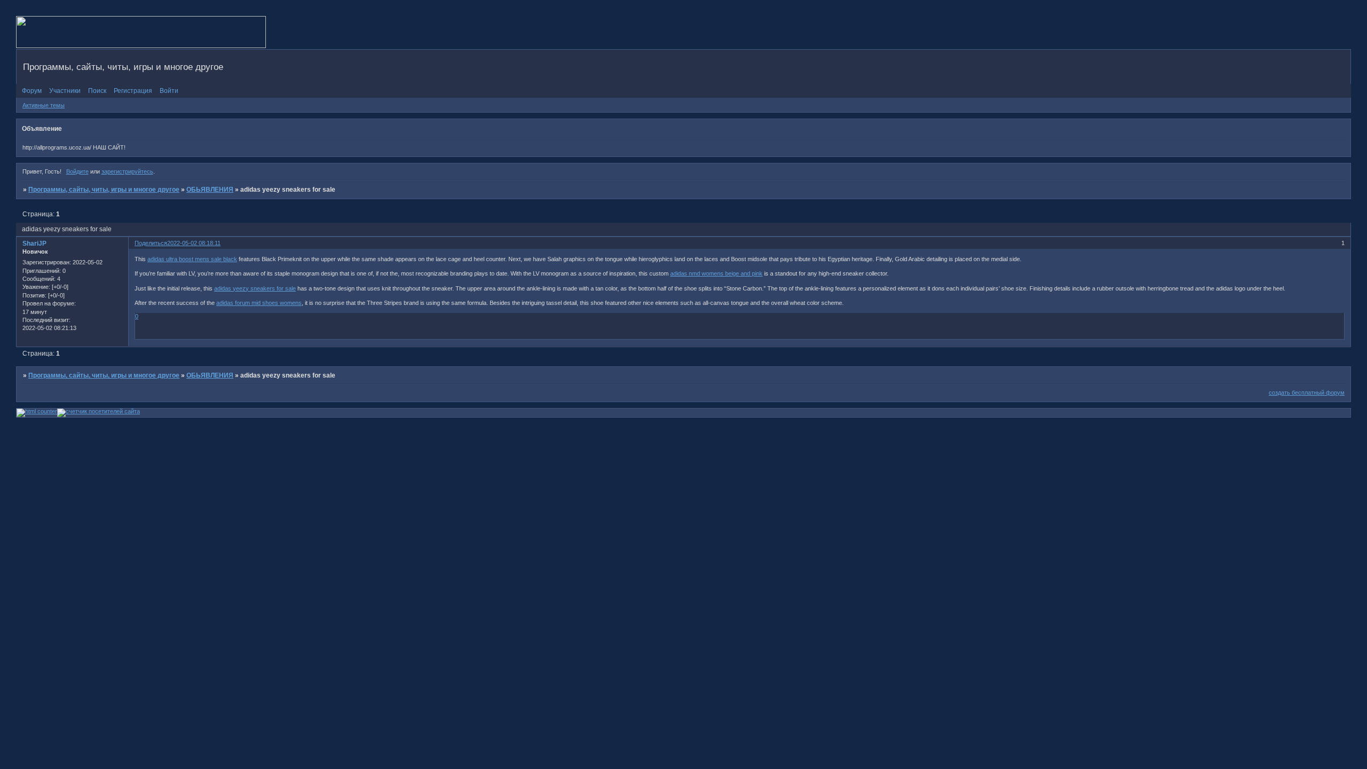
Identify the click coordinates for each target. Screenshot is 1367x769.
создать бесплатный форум (1307, 392)
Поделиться (151, 243)
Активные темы (43, 105)
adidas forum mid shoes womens (259, 303)
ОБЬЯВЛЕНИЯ (209, 189)
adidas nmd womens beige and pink (716, 273)
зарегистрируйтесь (127, 171)
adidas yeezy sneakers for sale (255, 288)
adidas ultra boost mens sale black (192, 259)
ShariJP (34, 243)
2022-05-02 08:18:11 (194, 243)
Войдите (77, 171)
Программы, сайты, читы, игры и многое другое (103, 189)
